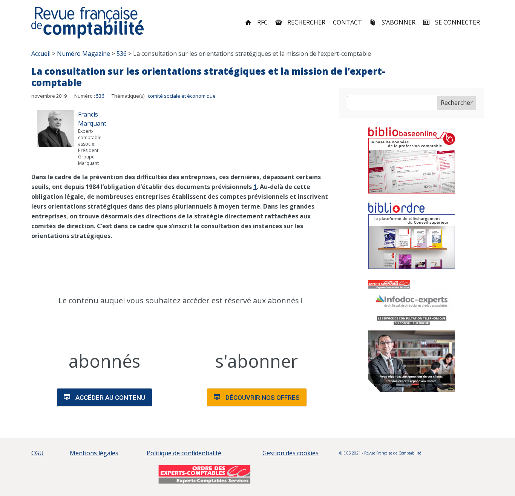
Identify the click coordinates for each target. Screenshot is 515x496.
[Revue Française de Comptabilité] (87, 22)
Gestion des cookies (290, 453)
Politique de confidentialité (184, 453)
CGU (37, 453)
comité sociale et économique (182, 95)
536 (100, 95)
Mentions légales (94, 453)
